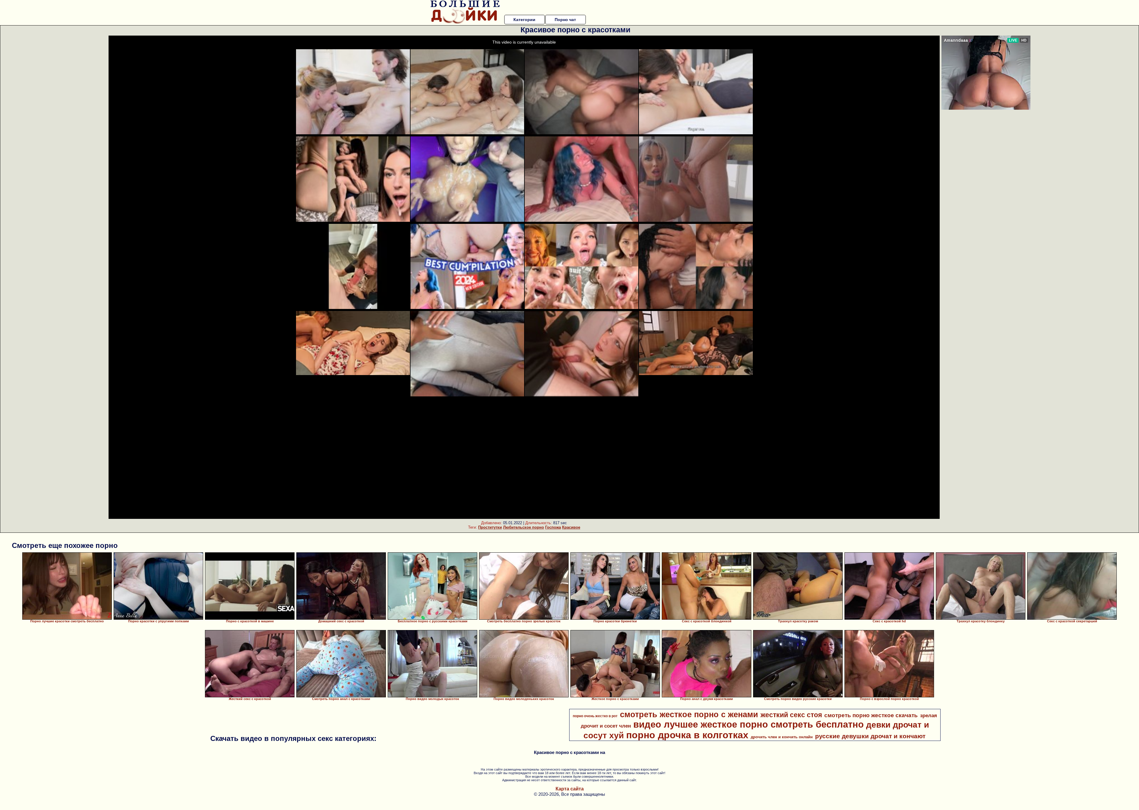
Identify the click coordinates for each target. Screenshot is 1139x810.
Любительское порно (523, 527)
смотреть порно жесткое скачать (871, 715)
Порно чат (565, 19)
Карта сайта (570, 788)
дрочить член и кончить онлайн (782, 737)
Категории (524, 19)
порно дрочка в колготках (687, 735)
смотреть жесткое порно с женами (689, 714)
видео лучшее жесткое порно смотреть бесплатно (748, 724)
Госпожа (553, 527)
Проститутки (490, 527)
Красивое (571, 527)
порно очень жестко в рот (595, 716)
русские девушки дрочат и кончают (870, 736)
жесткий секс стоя (791, 715)
